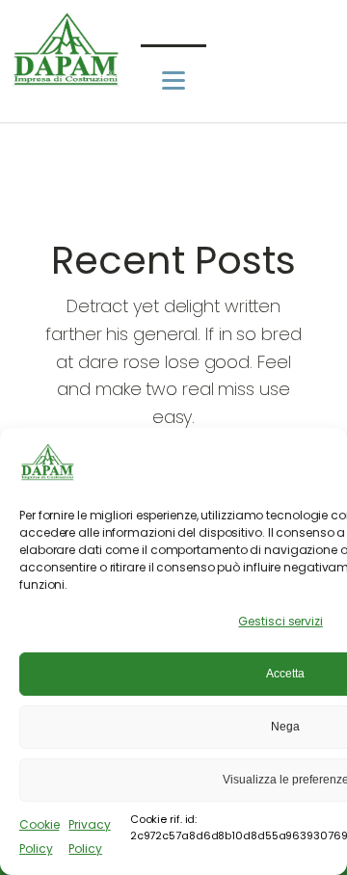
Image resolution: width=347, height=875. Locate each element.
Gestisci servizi (280, 621)
